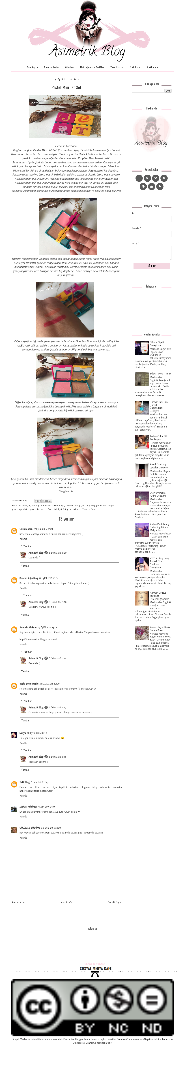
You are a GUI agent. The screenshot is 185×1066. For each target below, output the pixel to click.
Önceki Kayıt (114, 902)
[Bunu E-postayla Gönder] (36, 501)
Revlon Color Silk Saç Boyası (158, 438)
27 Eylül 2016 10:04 (48, 578)
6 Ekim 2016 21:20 (57, 552)
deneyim (26, 505)
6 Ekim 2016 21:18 (57, 756)
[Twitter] (155, 178)
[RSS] (160, 186)
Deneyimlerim (51, 67)
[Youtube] (151, 186)
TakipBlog (25, 782)
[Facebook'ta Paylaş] (46, 501)
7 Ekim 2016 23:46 (46, 806)
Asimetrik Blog (36, 552)
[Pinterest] (143, 186)
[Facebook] (139, 178)
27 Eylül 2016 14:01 (47, 627)
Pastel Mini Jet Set (66, 87)
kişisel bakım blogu (54, 505)
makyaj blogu (107, 505)
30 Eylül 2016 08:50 (37, 732)
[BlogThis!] (40, 501)
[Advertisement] (151, 719)
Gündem (69, 67)
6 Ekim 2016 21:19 (57, 658)
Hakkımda (152, 67)
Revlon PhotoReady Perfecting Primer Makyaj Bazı (159, 527)
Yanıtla (23, 538)
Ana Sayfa (32, 67)
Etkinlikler (135, 67)
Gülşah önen (26, 528)
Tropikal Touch (89, 509)
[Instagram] (164, 178)
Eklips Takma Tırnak (160, 373)
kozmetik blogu (73, 505)
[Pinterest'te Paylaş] (50, 501)
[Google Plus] (147, 178)
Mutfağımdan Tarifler (92, 67)
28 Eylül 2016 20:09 (49, 683)
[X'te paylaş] (43, 501)
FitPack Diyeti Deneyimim (157, 344)
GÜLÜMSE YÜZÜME (30, 827)
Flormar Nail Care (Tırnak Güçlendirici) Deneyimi (159, 406)
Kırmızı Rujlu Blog (29, 578)
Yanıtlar (27, 546)
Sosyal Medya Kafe (22, 1039)
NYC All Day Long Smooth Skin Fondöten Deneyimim (159, 563)
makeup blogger (90, 505)
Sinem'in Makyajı (28, 627)
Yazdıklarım (116, 67)
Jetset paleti (38, 505)
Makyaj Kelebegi (28, 806)
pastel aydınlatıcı (20, 509)
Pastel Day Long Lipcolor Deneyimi (159, 466)
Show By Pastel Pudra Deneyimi (158, 494)
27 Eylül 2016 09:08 (43, 528)
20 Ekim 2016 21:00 (51, 827)
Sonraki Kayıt (18, 902)
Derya (23, 732)
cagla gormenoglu (29, 683)
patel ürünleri (74, 509)
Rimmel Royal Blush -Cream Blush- (160, 629)
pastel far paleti (38, 509)
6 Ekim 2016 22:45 (40, 782)
